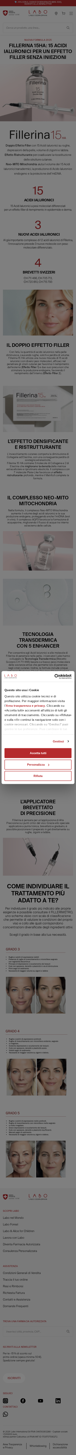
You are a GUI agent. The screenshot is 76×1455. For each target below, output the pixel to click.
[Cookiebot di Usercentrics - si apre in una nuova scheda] (55, 676)
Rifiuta (38, 776)
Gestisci (58, 741)
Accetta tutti (38, 753)
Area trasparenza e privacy (25, 705)
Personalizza (36, 764)
